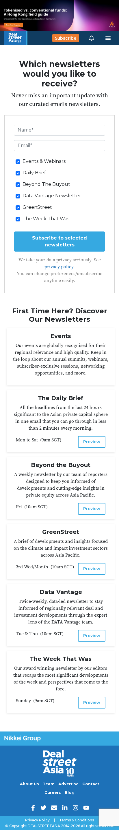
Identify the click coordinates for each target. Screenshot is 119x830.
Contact (90, 784)
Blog (70, 792)
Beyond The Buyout (46, 184)
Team (49, 784)
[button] (91, 38)
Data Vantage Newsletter (52, 195)
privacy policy (58, 266)
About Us (29, 784)
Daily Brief (34, 172)
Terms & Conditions (76, 820)
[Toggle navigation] (108, 38)
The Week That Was (46, 218)
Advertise (68, 784)
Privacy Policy (37, 820)
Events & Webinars (44, 161)
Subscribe (65, 37)
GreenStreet (37, 207)
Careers (52, 792)
